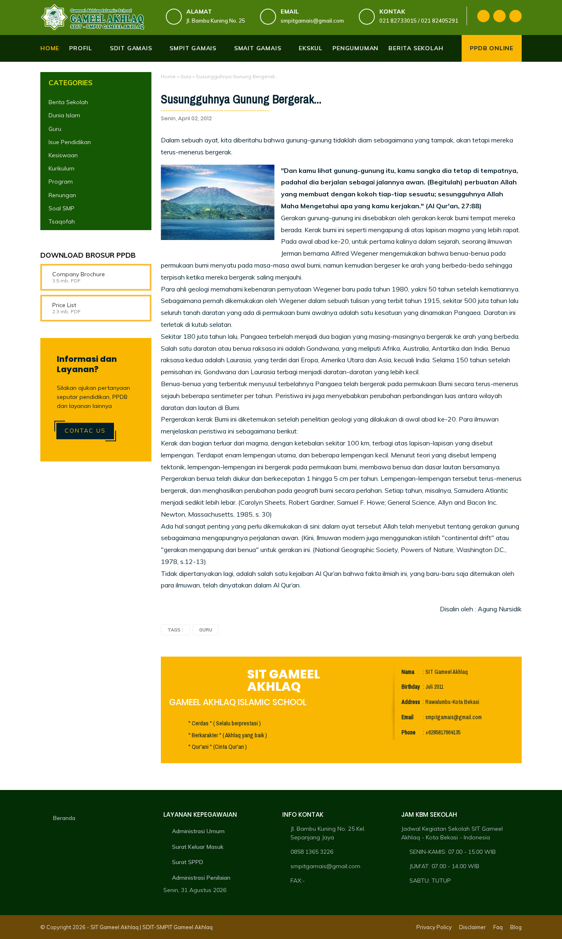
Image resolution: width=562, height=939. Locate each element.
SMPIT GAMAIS (193, 48)
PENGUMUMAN (355, 48)
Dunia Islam (64, 115)
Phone (409, 732)
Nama (408, 672)
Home (49, 48)
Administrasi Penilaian (201, 877)
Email (407, 717)
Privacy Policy (434, 927)
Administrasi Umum (198, 831)
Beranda (64, 818)
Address (411, 702)
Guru (185, 76)
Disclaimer (472, 927)
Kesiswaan (63, 155)
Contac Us (85, 430)
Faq (498, 927)
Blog (516, 927)
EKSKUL (311, 48)
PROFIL (80, 48)
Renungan (62, 195)
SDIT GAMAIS (131, 48)
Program (61, 181)
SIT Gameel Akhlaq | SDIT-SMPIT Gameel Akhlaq (152, 927)
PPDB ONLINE (491, 48)
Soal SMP (61, 208)
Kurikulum (61, 168)
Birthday (411, 687)
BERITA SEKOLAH (415, 48)
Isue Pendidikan (70, 142)
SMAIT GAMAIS (257, 48)
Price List (64, 305)
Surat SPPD (187, 862)
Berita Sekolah (68, 102)
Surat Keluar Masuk (197, 846)
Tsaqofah (62, 221)
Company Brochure (78, 274)
